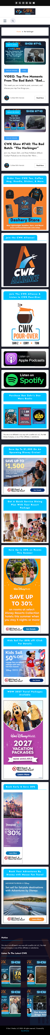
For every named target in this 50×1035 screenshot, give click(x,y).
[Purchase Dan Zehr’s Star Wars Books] (25, 416)
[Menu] (5, 21)
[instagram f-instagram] (23, 3)
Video (24, 70)
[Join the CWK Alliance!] (25, 264)
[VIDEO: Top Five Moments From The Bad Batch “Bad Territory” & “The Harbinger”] (25, 52)
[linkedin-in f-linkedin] (30, 3)
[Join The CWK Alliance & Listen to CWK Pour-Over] (25, 324)
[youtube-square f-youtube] (27, 3)
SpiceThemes (25, 1031)
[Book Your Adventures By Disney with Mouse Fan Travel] (25, 901)
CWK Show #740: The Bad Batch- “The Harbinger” (24, 146)
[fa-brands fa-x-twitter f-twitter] (20, 3)
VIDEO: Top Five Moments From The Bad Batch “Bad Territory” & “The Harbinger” (23, 78)
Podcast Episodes (11, 70)
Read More (40, 98)
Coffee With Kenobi (17, 98)
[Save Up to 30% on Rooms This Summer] (22, 595)
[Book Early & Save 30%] (13, 828)
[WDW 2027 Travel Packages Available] (23, 739)
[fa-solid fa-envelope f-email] (33, 3)
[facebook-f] (16, 3)
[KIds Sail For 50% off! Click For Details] (24, 666)
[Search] (13, 21)
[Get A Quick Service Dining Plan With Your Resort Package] (25, 527)
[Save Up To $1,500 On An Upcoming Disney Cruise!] (25, 475)
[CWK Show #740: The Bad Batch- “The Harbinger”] (25, 120)
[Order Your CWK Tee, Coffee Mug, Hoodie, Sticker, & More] (25, 208)
